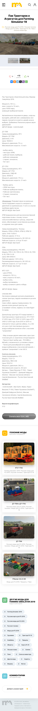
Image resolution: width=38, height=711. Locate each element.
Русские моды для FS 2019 (14, 27)
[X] (20, 81)
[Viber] (23, 81)
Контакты (28, 708)
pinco (21, 705)
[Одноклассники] (14, 81)
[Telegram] (17, 81)
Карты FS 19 (25, 645)
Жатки (23, 664)
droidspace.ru (18, 703)
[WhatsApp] (26, 81)
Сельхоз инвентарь (20, 30)
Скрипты (27, 659)
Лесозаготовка (12, 649)
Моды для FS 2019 (12, 28)
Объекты (10, 645)
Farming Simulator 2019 (14, 611)
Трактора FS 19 (25, 28)
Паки (33, 28)
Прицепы (25, 640)
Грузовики (10, 635)
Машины (10, 664)
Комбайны (10, 640)
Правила (16, 705)
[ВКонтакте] (11, 81)
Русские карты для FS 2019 (16, 616)
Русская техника (30, 27)
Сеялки (27, 649)
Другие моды (11, 659)
